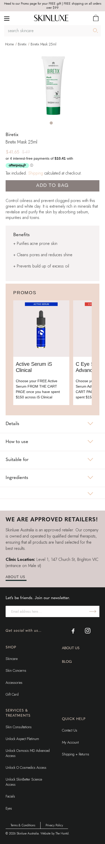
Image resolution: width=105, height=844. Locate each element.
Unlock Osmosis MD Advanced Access (28, 753)
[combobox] (52, 30)
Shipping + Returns (75, 754)
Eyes (9, 808)
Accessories (14, 682)
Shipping (35, 173)
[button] (51, 122)
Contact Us (69, 730)
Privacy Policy (54, 825)
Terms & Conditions (23, 825)
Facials (10, 796)
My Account (70, 742)
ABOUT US (15, 577)
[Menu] (7, 18)
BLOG (67, 662)
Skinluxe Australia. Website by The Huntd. (43, 833)
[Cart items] (96, 18)
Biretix (22, 44)
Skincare (12, 658)
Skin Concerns (16, 670)
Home (9, 44)
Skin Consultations (19, 727)
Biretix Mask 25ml (43, 44)
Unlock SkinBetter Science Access (24, 782)
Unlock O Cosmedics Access (26, 767)
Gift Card (12, 694)
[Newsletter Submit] (92, 611)
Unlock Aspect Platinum (22, 738)
